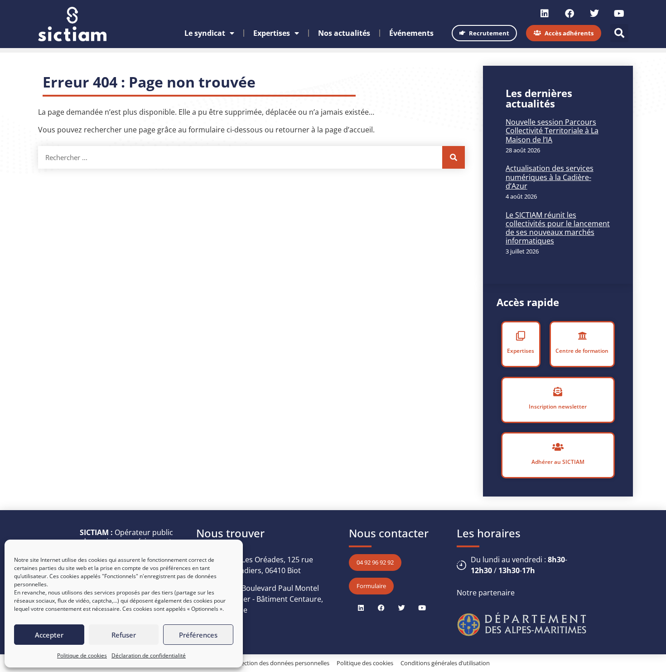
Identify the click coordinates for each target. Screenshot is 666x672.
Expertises (271, 33)
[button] (619, 33)
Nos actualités (344, 33)
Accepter (49, 634)
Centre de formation (581, 350)
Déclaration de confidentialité (148, 655)
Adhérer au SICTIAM (557, 461)
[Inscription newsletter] (557, 391)
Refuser (123, 634)
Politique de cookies (82, 655)
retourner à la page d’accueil (324, 130)
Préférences (198, 634)
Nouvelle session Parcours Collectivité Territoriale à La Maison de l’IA (552, 130)
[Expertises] (520, 336)
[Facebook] (569, 14)
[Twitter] (594, 14)
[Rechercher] (453, 157)
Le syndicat (204, 33)
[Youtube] (619, 14)
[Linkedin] (545, 14)
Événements (411, 33)
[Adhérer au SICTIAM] (557, 447)
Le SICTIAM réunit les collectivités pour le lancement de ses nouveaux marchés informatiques (558, 228)
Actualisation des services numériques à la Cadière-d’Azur (550, 176)
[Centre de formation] (582, 336)
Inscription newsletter (558, 406)
